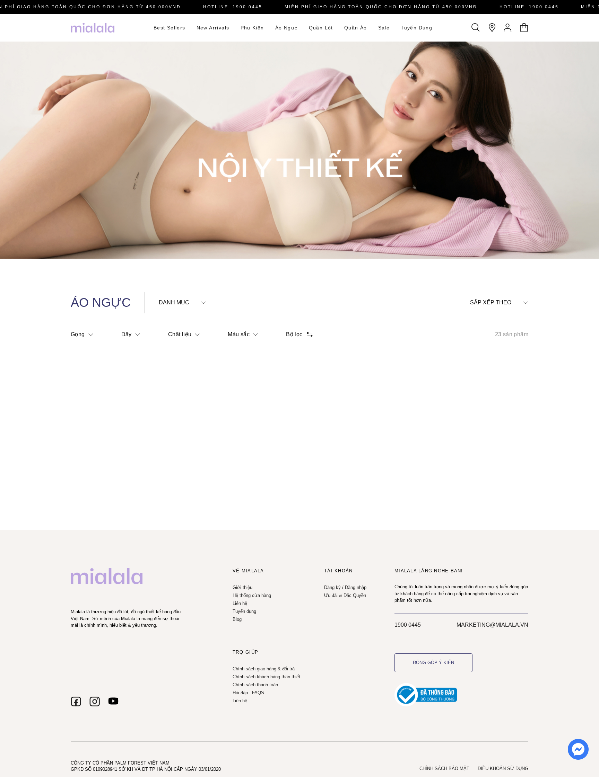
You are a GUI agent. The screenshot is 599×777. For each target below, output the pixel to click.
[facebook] (76, 701)
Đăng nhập (355, 587)
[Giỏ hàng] (523, 27)
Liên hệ (240, 603)
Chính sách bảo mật (444, 768)
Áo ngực (286, 27)
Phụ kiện (252, 27)
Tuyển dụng (416, 27)
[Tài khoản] (507, 27)
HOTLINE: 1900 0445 (232, 7)
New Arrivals (213, 27)
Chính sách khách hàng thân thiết (266, 676)
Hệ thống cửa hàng (252, 595)
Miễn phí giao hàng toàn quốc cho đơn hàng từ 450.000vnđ (381, 7)
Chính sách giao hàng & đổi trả (264, 668)
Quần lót (321, 27)
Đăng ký (332, 587)
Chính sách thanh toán (255, 684)
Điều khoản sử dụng (503, 768)
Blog (237, 619)
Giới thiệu (242, 587)
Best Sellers (169, 27)
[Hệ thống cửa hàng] (491, 27)
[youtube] (113, 701)
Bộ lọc (294, 334)
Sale (384, 27)
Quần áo (355, 27)
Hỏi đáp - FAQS (248, 692)
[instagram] (94, 701)
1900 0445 (407, 625)
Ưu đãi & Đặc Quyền (345, 595)
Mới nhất (485, 315)
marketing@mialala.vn (492, 625)
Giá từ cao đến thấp (498, 348)
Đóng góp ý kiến (433, 662)
